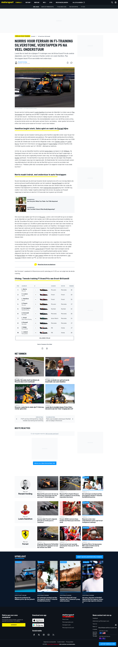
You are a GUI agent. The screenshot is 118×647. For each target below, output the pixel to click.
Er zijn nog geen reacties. (45, 433)
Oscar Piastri (42, 144)
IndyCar (36, 2)
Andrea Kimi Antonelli (50, 188)
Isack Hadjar (53, 144)
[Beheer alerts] (47, 348)
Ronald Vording (22, 62)
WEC (44, 2)
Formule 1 (19, 2)
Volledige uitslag (44, 338)
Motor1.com (65, 619)
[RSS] (53, 634)
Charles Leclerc (60, 141)
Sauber (17, 158)
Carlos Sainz (48, 151)
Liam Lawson (39, 255)
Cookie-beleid (61, 642)
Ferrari (60, 128)
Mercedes (23, 185)
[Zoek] (112, 2)
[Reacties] (72, 62)
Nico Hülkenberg (61, 155)
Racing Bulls (21, 255)
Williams (66, 151)
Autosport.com (66, 625)
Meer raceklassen (62, 2)
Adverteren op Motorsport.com (101, 621)
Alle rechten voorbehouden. (67, 644)
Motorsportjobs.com (67, 622)
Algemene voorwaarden (50, 642)
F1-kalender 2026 (61, 6)
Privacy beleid (69, 642)
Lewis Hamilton (40, 112)
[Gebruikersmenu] (115, 2)
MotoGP (28, 2)
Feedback (95, 618)
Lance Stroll (39, 249)
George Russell (57, 183)
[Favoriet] (67, 62)
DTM (50, 2)
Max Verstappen (73, 6)
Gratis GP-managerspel (47, 6)
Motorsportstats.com (68, 627)
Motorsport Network (53, 644)
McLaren (42, 217)
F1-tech (83, 6)
